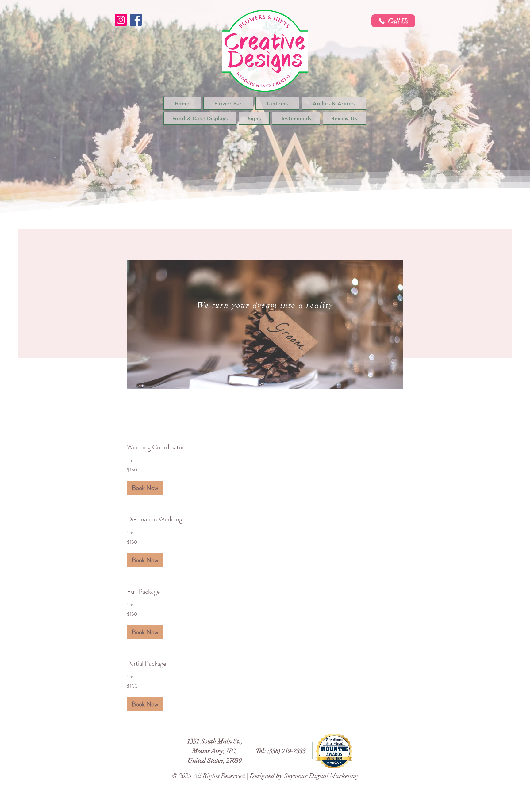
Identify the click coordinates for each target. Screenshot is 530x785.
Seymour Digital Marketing (321, 776)
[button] (145, 488)
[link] (265, 447)
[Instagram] (121, 20)
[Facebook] (136, 20)
